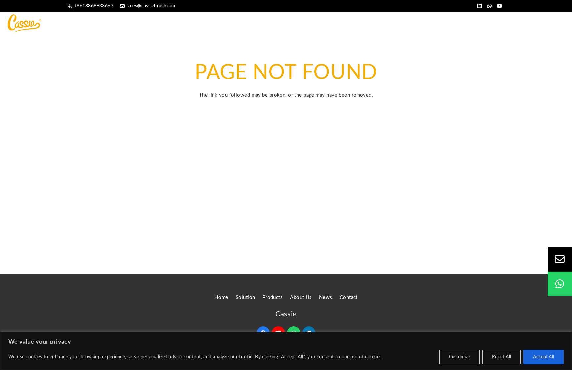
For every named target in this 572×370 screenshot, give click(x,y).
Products (272, 297)
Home (221, 297)
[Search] (561, 23)
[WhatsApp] (490, 6)
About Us (301, 297)
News (325, 297)
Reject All (501, 357)
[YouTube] (499, 6)
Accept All (543, 357)
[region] (286, 351)
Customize (459, 357)
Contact (349, 297)
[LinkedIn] (480, 6)
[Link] (25, 23)
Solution (245, 297)
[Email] (560, 259)
